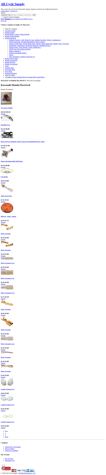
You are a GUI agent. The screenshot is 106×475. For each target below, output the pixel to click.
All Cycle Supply (13, 4)
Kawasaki (31, 77)
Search (3, 13)
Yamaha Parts (9, 68)
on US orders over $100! (17, 19)
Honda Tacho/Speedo (12, 36)
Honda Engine (9, 32)
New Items (8, 71)
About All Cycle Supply (13, 447)
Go (34, 15)
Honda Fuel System (11, 58)
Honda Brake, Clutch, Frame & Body (17, 34)
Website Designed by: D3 (27, 473)
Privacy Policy (9, 449)
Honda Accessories (11, 64)
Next (6, 437)
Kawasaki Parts (10, 70)
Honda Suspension (11, 60)
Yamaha (21, 77)
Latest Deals (5, 11)
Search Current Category (11, 17)
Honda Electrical (10, 38)
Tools (7, 66)
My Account (9, 459)
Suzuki (40, 77)
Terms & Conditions (11, 450)
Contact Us (13, 11)
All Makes (8, 77)
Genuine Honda (10, 31)
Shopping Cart (9, 460)
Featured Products (11, 73)
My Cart (3, 21)
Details (3, 114)
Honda (14, 77)
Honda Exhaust (10, 62)
